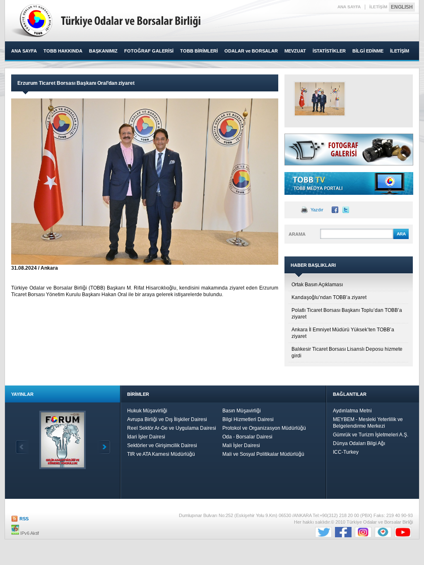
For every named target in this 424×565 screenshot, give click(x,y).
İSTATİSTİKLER (329, 50)
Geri (22, 447)
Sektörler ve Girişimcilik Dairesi (162, 445)
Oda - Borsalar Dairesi (247, 437)
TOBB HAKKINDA (62, 50)
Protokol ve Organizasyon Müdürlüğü (264, 428)
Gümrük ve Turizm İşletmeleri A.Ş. (370, 435)
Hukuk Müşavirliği (147, 411)
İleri (104, 447)
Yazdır (317, 209)
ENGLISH (402, 7)
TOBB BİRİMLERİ (199, 50)
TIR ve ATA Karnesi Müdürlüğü (161, 454)
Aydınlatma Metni (352, 411)
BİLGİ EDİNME (367, 50)
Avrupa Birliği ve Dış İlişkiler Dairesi (167, 419)
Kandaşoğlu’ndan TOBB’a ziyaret (329, 297)
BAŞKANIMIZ (103, 50)
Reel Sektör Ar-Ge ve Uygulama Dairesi (171, 428)
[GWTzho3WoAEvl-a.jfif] (320, 99)
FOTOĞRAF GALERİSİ (148, 50)
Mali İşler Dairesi (241, 445)
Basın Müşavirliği (241, 411)
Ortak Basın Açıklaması (317, 284)
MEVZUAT (295, 50)
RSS (24, 518)
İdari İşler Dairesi (146, 437)
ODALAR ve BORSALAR (251, 50)
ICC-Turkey (346, 452)
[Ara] (401, 238)
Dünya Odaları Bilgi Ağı (359, 443)
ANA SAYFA (349, 7)
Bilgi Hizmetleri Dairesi (248, 419)
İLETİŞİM (378, 7)
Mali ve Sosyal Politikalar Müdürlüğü (263, 454)
